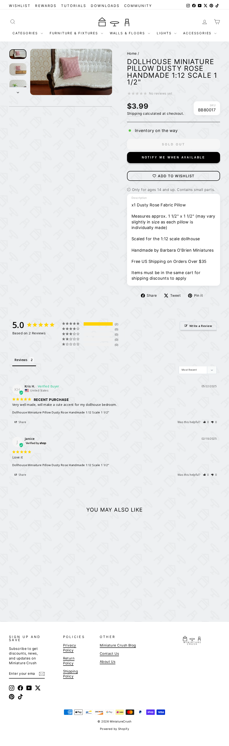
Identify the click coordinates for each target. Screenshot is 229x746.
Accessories (198, 33)
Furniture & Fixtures (75, 33)
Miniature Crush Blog (118, 645)
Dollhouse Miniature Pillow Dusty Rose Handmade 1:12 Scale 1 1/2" (60, 412)
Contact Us (109, 653)
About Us (108, 662)
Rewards (45, 6)
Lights (165, 33)
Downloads (105, 6)
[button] (206, 422)
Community (138, 6)
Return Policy (69, 660)
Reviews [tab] (21, 360)
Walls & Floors (128, 33)
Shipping (134, 113)
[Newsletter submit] (42, 674)
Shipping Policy (70, 673)
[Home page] (114, 21)
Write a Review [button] (200, 326)
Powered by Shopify (114, 729)
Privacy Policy (69, 647)
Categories (26, 33)
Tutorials (74, 6)
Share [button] (22, 422)
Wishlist (20, 6)
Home (132, 53)
